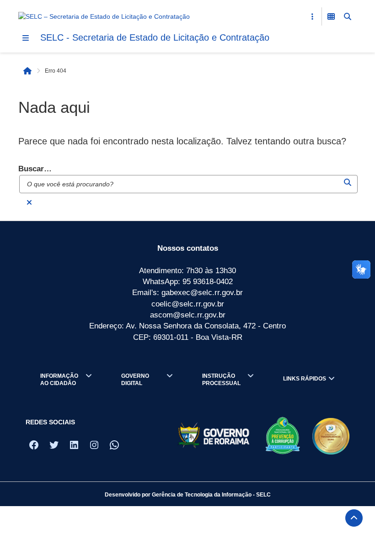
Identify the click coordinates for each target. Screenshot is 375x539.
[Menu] (25, 38)
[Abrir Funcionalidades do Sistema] (331, 16)
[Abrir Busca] (347, 16)
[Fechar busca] (29, 202)
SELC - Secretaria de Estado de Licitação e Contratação (154, 37)
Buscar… (35, 168)
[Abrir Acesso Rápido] (312, 16)
